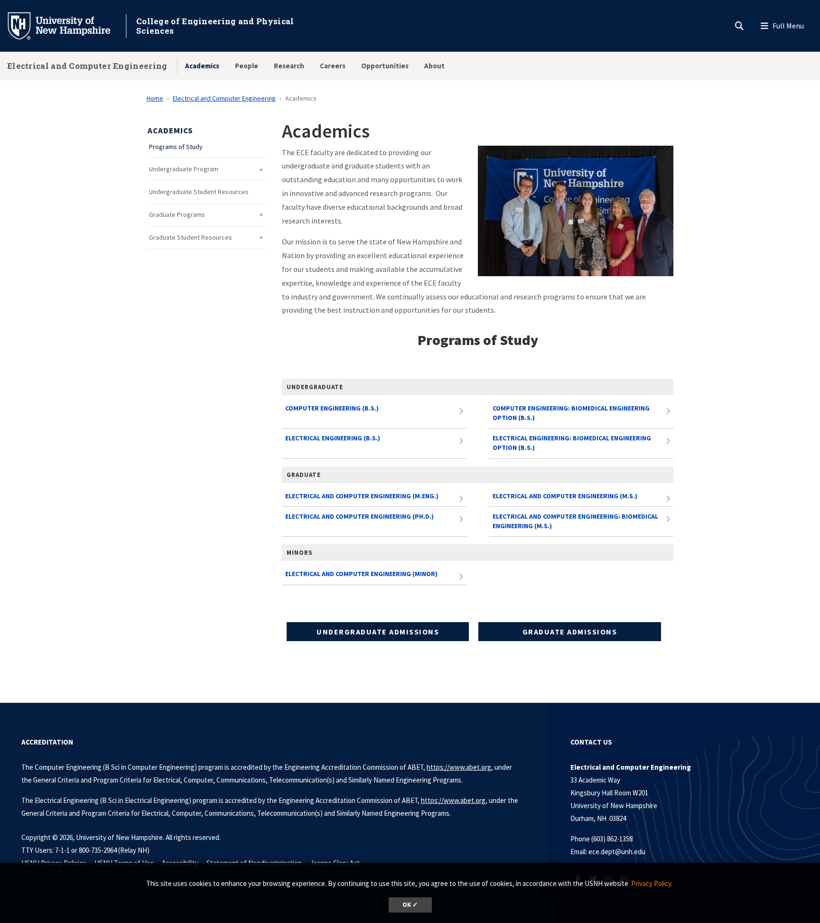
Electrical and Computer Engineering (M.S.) (565, 496)
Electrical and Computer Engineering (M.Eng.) (361, 496)
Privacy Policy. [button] (651, 883)
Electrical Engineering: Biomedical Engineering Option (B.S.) (572, 443)
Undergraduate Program (183, 169)
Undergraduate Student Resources (199, 192)
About (434, 65)
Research (289, 65)
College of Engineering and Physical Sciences (215, 26)
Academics (202, 65)
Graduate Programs (177, 215)
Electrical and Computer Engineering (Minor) (361, 573)
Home (155, 98)
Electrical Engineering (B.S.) (332, 438)
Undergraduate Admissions (378, 631)
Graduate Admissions (569, 631)
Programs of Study (176, 147)
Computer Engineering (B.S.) (332, 408)
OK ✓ (410, 905)
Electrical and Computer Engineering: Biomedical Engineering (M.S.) (575, 521)
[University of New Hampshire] (66, 25)
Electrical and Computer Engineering (87, 65)
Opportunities (385, 65)
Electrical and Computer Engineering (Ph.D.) (359, 516)
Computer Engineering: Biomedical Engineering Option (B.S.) (571, 413)
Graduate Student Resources (190, 237)
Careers (332, 65)
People (246, 65)
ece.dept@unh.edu (616, 851)
